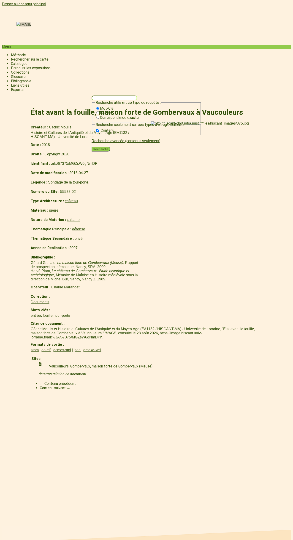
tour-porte (62, 315)
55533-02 (68, 192)
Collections (20, 72)
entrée (36, 315)
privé (79, 238)
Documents (40, 302)
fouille (48, 315)
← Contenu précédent (58, 383)
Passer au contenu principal (24, 4)
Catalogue (19, 63)
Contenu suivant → (55, 388)
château (71, 201)
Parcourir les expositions (31, 68)
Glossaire (18, 76)
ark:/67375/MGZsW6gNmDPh (75, 163)
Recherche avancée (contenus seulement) (126, 141)
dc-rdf (46, 350)
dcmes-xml (62, 350)
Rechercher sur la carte (30, 59)
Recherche (101, 149)
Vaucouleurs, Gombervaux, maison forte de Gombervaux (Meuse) (100, 366)
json (77, 350)
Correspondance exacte (119, 117)
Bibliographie (21, 81)
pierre (53, 210)
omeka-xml (92, 350)
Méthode (18, 55)
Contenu (107, 130)
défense (78, 229)
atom (35, 350)
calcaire (73, 220)
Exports (17, 90)
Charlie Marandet (65, 287)
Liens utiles (20, 85)
